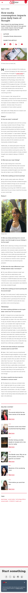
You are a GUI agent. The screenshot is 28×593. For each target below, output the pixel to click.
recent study (19, 73)
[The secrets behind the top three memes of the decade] (4, 415)
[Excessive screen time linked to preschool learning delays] (4, 429)
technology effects (21, 499)
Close (24, 583)
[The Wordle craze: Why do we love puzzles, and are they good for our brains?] (4, 457)
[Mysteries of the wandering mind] (4, 470)
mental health (4, 501)
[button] (5, 43)
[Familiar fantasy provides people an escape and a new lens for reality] (4, 442)
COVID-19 (11, 501)
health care (18, 501)
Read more (11, 419)
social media (11, 499)
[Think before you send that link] (4, 485)
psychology (4, 499)
